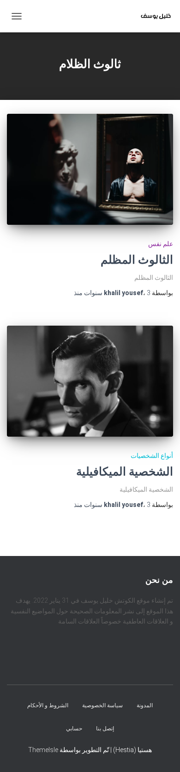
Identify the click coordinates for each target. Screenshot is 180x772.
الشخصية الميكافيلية (124, 471)
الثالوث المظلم (137, 259)
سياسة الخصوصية (102, 706)
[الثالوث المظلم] (90, 169)
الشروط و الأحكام (47, 706)
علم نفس (160, 243)
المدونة (145, 706)
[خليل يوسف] (152, 16)
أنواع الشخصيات (152, 455)
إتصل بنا (105, 728)
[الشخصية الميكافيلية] (90, 381)
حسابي (74, 728)
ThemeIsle (43, 749)
